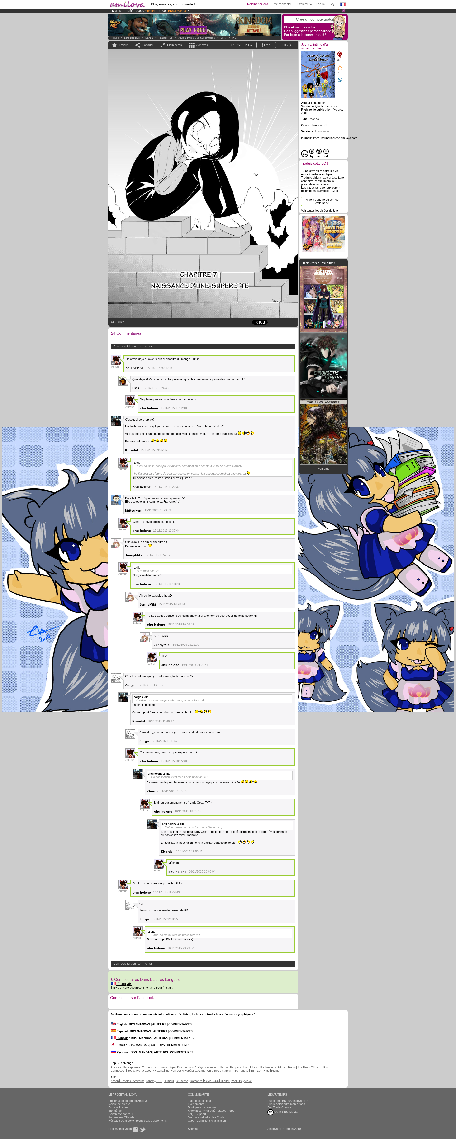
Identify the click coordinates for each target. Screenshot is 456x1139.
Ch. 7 (224, 38)
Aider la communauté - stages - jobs (211, 1110)
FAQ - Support (197, 1114)
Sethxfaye (133, 1070)
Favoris (123, 45)
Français (124, 984)
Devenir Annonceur (120, 1114)
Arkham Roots (286, 1067)
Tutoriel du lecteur (199, 1100)
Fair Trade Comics (279, 1107)
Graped (147, 1070)
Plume (275, 1070)
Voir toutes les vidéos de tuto (319, 210)
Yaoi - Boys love (241, 1081)
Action (115, 1081)
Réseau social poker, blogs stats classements (137, 1120)
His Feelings (268, 1067)
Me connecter (282, 4)
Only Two (213, 1070)
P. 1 (234, 38)
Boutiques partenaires (202, 1107)
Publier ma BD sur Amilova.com (287, 1100)
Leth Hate (263, 1070)
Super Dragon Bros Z (182, 1067)
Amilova (116, 1067)
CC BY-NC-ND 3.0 (286, 1112)
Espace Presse (118, 1107)
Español (122, 1031)
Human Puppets (230, 1067)
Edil (252, 1070)
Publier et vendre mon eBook (286, 1104)
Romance (196, 1081)
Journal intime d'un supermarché (196, 38)
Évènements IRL (198, 1104)
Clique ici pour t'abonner (215, 11)
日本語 (120, 1045)
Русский (122, 1052)
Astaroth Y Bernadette (234, 1070)
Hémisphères (131, 1067)
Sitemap (193, 1128)
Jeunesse (182, 1081)
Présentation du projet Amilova (128, 1100)
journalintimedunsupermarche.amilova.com (329, 138)
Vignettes (202, 45)
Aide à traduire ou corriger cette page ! (323, 201)
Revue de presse (119, 1104)
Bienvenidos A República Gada (185, 1070)
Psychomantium (208, 1067)
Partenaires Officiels (121, 1117)
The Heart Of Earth (309, 1067)
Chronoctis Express (154, 1067)
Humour (169, 1081)
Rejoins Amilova (257, 4)
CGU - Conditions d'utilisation (207, 1120)
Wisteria (158, 1070)
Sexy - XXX (211, 1081)
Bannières (115, 1110)
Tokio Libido (250, 1067)
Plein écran (174, 45)
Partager (147, 45)
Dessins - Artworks (132, 1081)
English (121, 1024)
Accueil (115, 38)
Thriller (225, 1081)
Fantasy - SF (166, 38)
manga (149, 38)
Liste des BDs (132, 38)
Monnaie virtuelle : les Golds (206, 1117)
